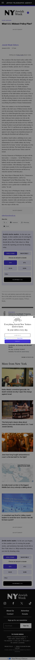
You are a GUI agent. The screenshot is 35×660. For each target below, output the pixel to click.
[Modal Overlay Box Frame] (17, 330)
